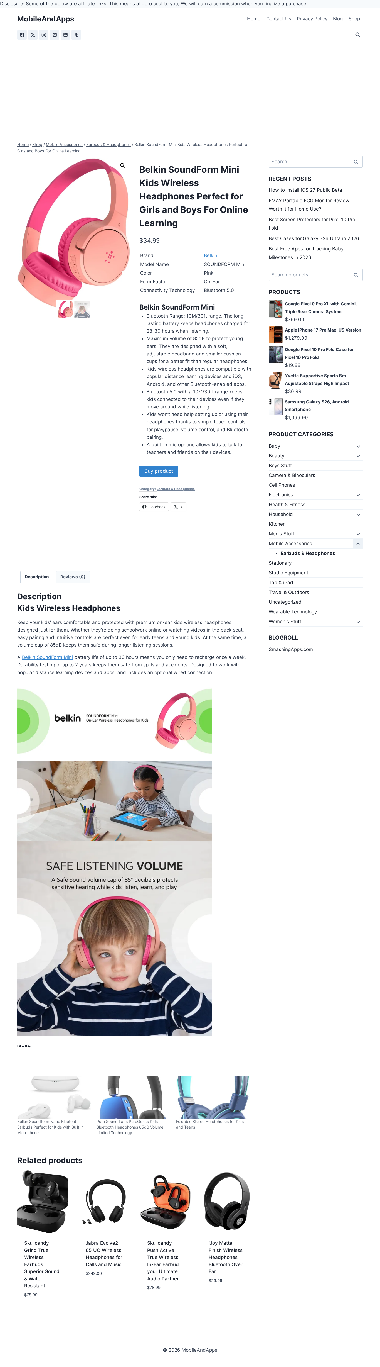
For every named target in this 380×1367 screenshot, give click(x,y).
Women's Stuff (285, 621)
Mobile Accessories (290, 543)
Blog (338, 18)
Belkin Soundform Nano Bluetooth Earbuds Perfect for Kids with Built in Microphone (50, 1127)
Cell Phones (282, 485)
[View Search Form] (358, 35)
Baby (274, 446)
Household (281, 514)
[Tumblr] (76, 35)
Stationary (280, 563)
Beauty (276, 456)
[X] (33, 35)
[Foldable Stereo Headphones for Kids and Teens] (213, 1097)
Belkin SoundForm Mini (47, 657)
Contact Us (278, 18)
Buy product (158, 471)
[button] (123, 165)
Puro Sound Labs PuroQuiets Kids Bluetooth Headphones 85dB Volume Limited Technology (130, 1127)
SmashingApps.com (291, 649)
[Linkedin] (65, 35)
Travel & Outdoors (289, 592)
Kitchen (277, 524)
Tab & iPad (281, 582)
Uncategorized (285, 602)
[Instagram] (43, 35)
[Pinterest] (54, 35)
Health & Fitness (287, 504)
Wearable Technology (293, 612)
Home (253, 18)
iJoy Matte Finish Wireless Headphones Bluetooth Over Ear (226, 1257)
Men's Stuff (281, 534)
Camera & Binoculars (292, 475)
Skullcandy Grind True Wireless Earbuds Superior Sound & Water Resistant (42, 1264)
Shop (354, 18)
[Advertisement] (190, 82)
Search (357, 275)
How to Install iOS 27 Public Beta (305, 190)
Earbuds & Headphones (176, 489)
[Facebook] (22, 35)
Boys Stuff (280, 465)
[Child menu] (358, 446)
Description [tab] (37, 576)
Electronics (281, 495)
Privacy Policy (312, 18)
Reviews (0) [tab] (72, 576)
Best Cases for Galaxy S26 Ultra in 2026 (314, 238)
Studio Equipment (288, 573)
